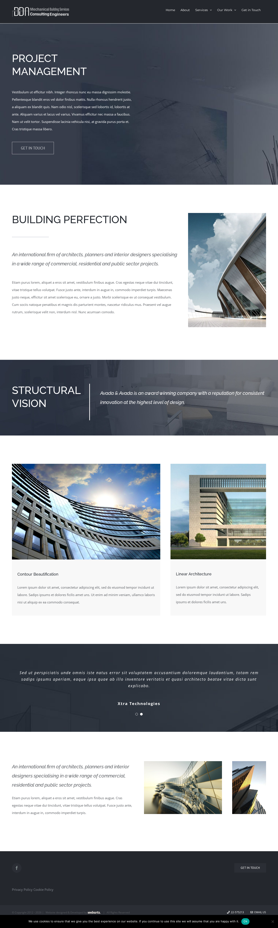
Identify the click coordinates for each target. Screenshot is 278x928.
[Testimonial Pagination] (136, 714)
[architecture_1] (227, 214)
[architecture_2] (86, 465)
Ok (245, 921)
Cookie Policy (43, 889)
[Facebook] (17, 868)
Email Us (259, 912)
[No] (272, 921)
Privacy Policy (22, 889)
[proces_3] (218, 465)
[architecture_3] (249, 762)
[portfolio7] (183, 762)
